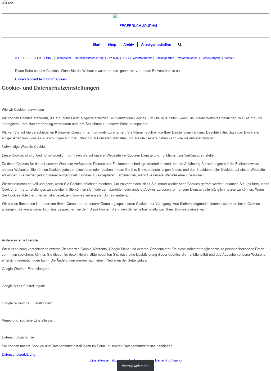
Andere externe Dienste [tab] (20, 239)
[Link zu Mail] (260, 9)
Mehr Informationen (52, 78)
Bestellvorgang (210, 58)
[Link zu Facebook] (252, 9)
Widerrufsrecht (142, 58)
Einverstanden (26, 78)
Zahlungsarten (165, 58)
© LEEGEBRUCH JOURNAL (33, 58)
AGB (126, 58)
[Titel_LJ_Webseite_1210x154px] (135, 26)
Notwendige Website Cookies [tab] (24, 146)
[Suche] (178, 44)
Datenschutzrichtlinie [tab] (18, 337)
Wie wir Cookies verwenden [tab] (23, 109)
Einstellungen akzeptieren (109, 360)
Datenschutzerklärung (89, 58)
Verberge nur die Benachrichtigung (155, 360)
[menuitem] (96, 44)
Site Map (113, 58)
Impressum (63, 58)
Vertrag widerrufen (135, 365)
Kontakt (229, 58)
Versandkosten (187, 58)
